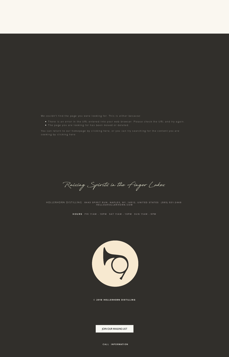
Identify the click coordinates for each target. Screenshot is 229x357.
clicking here (100, 130)
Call (106, 344)
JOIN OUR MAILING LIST (114, 328)
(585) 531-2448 (171, 202)
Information (119, 344)
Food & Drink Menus (194, 67)
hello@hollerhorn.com (114, 205)
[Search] (43, 17)
